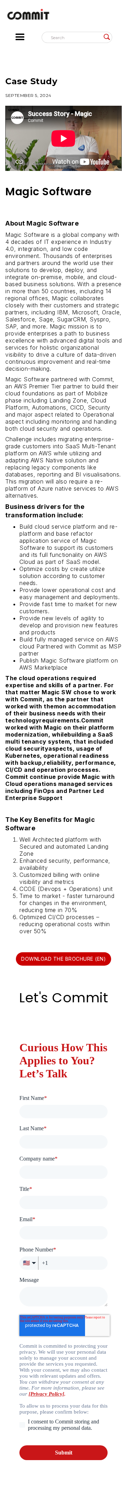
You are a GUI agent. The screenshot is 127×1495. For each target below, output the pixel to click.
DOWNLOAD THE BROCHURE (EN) (63, 959)
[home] (63, 16)
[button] (26, 37)
